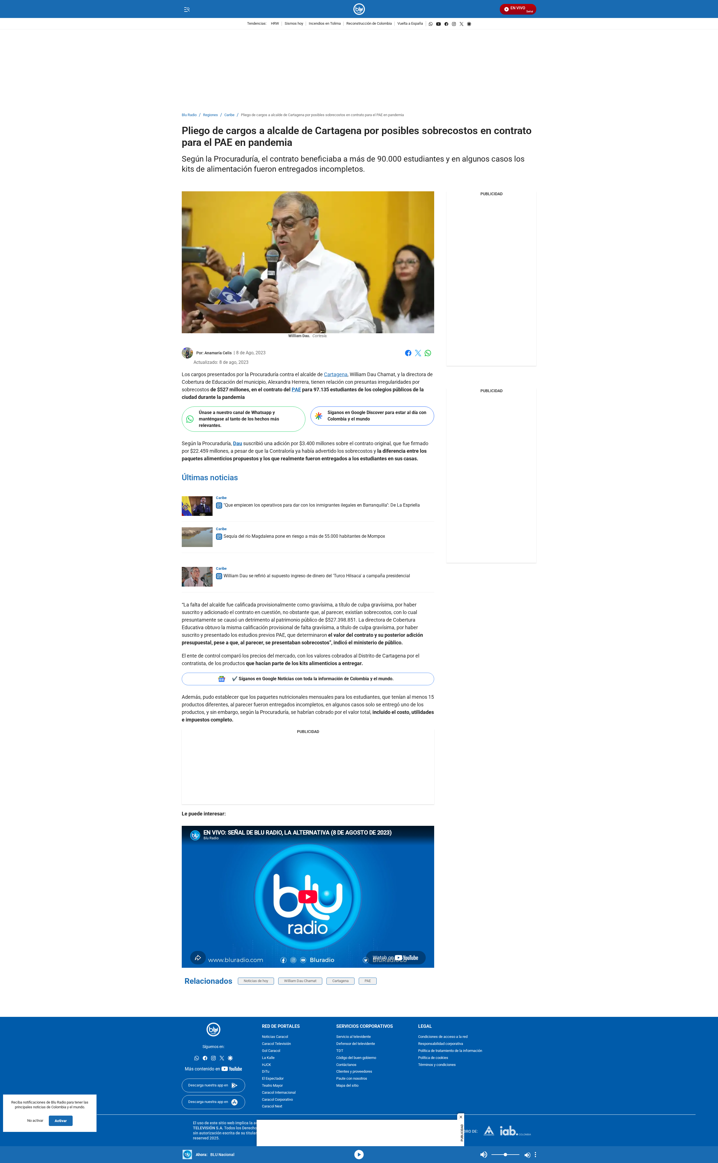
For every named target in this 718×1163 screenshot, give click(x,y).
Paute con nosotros (351, 1079)
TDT (339, 1051)
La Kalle (268, 1058)
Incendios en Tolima (325, 24)
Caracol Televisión (276, 1044)
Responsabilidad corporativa (440, 1044)
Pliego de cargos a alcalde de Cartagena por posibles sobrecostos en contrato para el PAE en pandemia (322, 115)
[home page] (359, 9)
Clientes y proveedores (354, 1072)
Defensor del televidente (355, 1044)
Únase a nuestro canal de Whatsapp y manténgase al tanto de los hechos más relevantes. (239, 419)
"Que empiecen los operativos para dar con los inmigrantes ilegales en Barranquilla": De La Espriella (322, 505)
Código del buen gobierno (356, 1058)
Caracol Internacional (279, 1093)
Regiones (210, 115)
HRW (275, 24)
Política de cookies (433, 1058)
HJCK (266, 1065)
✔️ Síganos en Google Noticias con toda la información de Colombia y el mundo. (313, 678)
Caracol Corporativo (277, 1100)
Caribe (229, 115)
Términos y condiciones (437, 1065)
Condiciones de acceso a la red (443, 1037)
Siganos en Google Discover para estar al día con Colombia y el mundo (377, 416)
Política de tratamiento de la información (450, 1051)
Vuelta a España (410, 24)
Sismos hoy (294, 24)
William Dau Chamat (300, 981)
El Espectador (273, 1079)
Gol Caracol (271, 1051)
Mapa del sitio (347, 1086)
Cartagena (336, 374)
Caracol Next (272, 1106)
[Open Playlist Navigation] (535, 1154)
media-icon (359, 1154)
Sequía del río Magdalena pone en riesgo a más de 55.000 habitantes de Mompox (304, 536)
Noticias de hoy (256, 981)
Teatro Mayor (272, 1086)
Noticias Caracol (275, 1037)
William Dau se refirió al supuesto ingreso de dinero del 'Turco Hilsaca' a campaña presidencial (317, 575)
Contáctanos (346, 1065)
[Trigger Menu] (187, 9)
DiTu (265, 1072)
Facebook (408, 356)
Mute (483, 1154)
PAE (368, 981)
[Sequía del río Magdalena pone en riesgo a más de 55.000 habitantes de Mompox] (197, 537)
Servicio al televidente (353, 1037)
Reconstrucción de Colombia (369, 24)
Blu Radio (189, 115)
